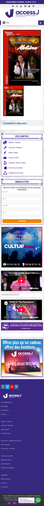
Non (14, 503)
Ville (4, 212)
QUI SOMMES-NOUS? (6, 402)
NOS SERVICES (5, 410)
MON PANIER (4, 406)
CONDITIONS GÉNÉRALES (7, 468)
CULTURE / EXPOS (6, 433)
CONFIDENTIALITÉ (5, 464)
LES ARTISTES (4, 487)
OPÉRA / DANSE (5, 429)
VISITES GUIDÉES (5, 444)
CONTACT (3, 414)
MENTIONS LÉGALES (6, 460)
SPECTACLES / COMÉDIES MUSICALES (11, 440)
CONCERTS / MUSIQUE (7, 425)
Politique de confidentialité (28, 503)
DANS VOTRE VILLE (6, 479)
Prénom (5, 192)
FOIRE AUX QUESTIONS (7, 456)
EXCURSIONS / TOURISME (8, 448)
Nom (4, 199)
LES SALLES (4, 483)
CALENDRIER (4, 475)
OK (9, 503)
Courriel (5, 205)
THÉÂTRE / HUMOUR (6, 421)
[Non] (41, 500)
